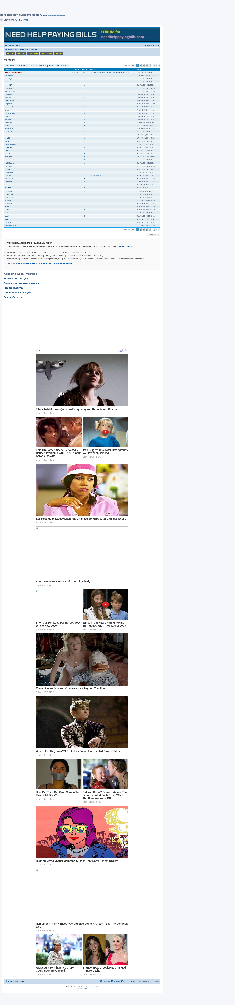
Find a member (10, 66)
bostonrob (8, 153)
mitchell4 (8, 222)
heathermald (9, 107)
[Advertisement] (66, 8)
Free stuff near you (13, 297)
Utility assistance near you (17, 293)
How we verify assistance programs (34, 263)
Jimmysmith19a (10, 144)
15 (84, 135)
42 (84, 75)
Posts (84, 69)
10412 (84, 72)
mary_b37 (8, 85)
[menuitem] (18, 45)
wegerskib (8, 104)
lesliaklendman (10, 163)
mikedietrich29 (10, 113)
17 (84, 91)
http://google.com (96, 175)
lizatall (7, 125)
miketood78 (9, 94)
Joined (139, 69)
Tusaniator (8, 203)
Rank (77, 69)
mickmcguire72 (10, 128)
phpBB (75, 986)
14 (84, 79)
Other (66, 66)
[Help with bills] (82, 35)
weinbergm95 (9, 100)
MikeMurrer (9, 172)
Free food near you (13, 288)
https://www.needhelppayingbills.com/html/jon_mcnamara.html (111, 72)
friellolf (7, 213)
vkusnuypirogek (10, 225)
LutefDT (7, 216)
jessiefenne (9, 178)
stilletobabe (9, 157)
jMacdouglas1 (9, 75)
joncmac (8, 82)
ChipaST (8, 219)
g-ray (7, 206)
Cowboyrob (9, 150)
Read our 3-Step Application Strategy (53, 15)
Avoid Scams (21, 19)
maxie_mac (9, 147)
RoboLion (8, 185)
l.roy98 (7, 138)
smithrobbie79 (9, 160)
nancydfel (8, 88)
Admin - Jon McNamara (13, 72)
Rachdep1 (8, 79)
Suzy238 (8, 210)
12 (84, 141)
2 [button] (140, 66)
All (17, 66)
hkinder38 (8, 132)
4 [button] (146, 66)
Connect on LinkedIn (62, 263)
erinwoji (7, 110)
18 (84, 100)
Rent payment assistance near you (22, 283)
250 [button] (155, 66)
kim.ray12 (8, 119)
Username (9, 69)
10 (84, 107)
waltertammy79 (10, 122)
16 (84, 119)
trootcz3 (8, 175)
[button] (133, 65)
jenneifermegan (10, 91)
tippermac (8, 135)
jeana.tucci (8, 182)
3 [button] (143, 66)
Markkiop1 (8, 191)
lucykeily (8, 97)
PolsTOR (8, 188)
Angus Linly (9, 194)
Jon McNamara (125, 246)
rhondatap (8, 116)
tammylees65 (9, 197)
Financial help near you (16, 278)
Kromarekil (8, 200)
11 (84, 85)
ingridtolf (8, 141)
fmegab (7, 169)
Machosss (8, 166)
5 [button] (149, 66)
